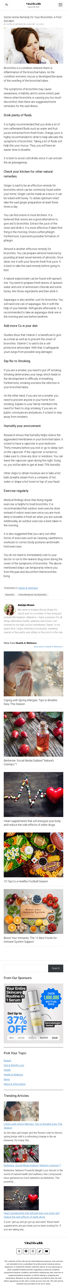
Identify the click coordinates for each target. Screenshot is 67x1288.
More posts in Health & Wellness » (48, 646)
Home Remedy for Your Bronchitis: (33, 595)
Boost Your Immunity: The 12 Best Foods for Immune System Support (30, 939)
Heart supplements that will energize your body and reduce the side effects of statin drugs (32, 822)
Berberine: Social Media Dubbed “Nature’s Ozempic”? (29, 762)
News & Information (15, 1084)
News (7, 1079)
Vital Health (33, 3)
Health (7, 1069)
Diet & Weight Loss (14, 1065)
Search (56, 968)
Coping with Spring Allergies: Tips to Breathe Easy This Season (30, 702)
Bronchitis (10, 595)
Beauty (7, 1060)
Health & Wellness (28, 587)
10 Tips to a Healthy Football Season (26, 881)
